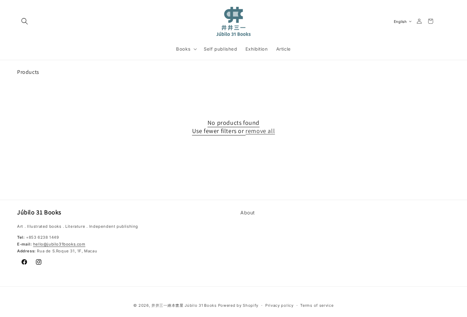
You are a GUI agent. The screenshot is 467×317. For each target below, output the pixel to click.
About (247, 212)
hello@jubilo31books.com (59, 244)
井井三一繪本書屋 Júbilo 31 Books (184, 305)
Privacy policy (279, 305)
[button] (24, 21)
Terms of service (316, 305)
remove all (260, 131)
